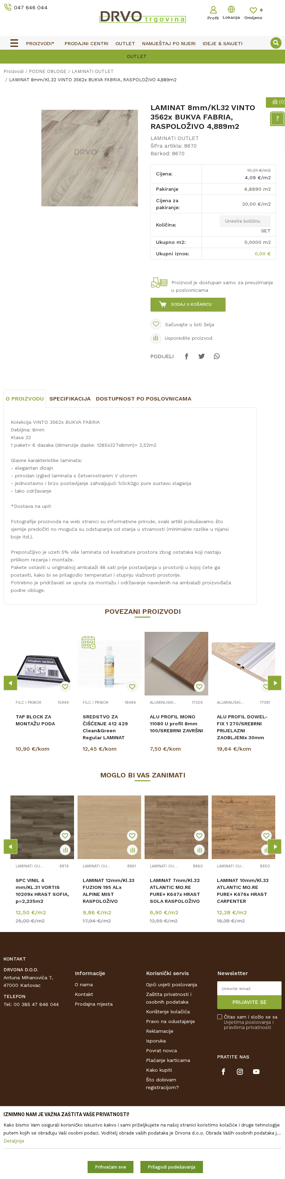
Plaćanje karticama (168, 1060)
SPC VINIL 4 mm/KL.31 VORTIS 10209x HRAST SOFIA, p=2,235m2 (42, 890)
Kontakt (84, 994)
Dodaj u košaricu (191, 304)
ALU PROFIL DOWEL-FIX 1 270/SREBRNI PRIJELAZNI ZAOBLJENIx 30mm (242, 727)
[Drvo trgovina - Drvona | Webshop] (142, 16)
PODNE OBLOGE (47, 71)
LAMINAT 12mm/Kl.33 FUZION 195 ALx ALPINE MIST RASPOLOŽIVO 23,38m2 (109, 894)
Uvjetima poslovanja (247, 1022)
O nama (84, 984)
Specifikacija (70, 398)
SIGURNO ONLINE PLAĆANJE (142, 56)
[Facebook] (186, 359)
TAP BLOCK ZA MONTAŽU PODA (35, 720)
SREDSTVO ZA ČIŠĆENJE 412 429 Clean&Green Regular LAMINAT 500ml (105, 730)
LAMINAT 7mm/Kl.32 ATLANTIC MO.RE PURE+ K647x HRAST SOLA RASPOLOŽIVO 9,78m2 (175, 894)
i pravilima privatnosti (249, 1024)
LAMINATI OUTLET (93, 71)
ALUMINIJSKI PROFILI (164, 703)
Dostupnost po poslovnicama (144, 398)
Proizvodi (13, 71)
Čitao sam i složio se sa (250, 1022)
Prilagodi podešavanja (171, 1167)
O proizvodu (25, 398)
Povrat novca (161, 1050)
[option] (142, 56)
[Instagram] (240, 1071)
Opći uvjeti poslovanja (171, 984)
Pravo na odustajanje (170, 1021)
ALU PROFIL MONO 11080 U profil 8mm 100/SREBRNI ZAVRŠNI (176, 723)
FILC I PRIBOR (28, 703)
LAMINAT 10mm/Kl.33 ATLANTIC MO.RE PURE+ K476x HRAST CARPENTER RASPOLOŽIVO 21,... (243, 894)
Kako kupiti (159, 1070)
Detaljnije (43, 750)
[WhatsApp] (216, 359)
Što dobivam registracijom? (162, 1083)
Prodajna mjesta (94, 1004)
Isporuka (156, 1041)
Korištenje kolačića (168, 1011)
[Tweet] (201, 359)
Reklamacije (159, 1031)
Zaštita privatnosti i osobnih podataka (169, 998)
